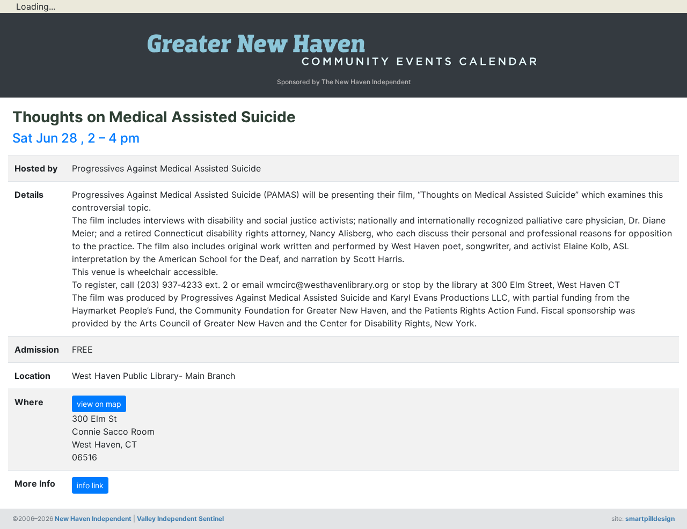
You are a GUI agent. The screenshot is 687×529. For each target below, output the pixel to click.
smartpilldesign (650, 519)
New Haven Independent (93, 519)
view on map (99, 403)
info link (90, 485)
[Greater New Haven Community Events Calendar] (343, 47)
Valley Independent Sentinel (180, 519)
